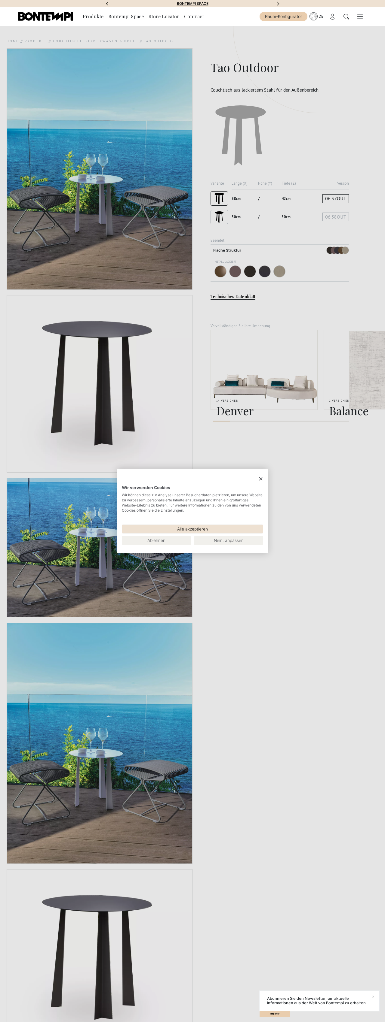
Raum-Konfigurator (283, 16)
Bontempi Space (192, 4)
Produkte (93, 16)
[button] (107, 4)
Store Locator (164, 16)
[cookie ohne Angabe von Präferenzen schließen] (260, 479)
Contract (194, 16)
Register (274, 1013)
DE (321, 16)
